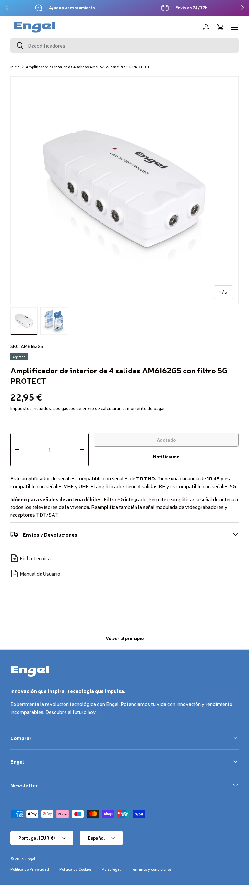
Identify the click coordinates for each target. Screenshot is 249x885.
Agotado (166, 439)
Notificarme (166, 456)
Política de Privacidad (29, 869)
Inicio (14, 67)
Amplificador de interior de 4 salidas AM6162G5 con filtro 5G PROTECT (88, 67)
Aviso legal (111, 869)
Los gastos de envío (73, 408)
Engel (30, 858)
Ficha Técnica (35, 557)
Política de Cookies (75, 869)
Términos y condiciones (151, 869)
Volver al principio (125, 638)
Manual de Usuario (40, 573)
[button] (220, 27)
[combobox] (124, 45)
